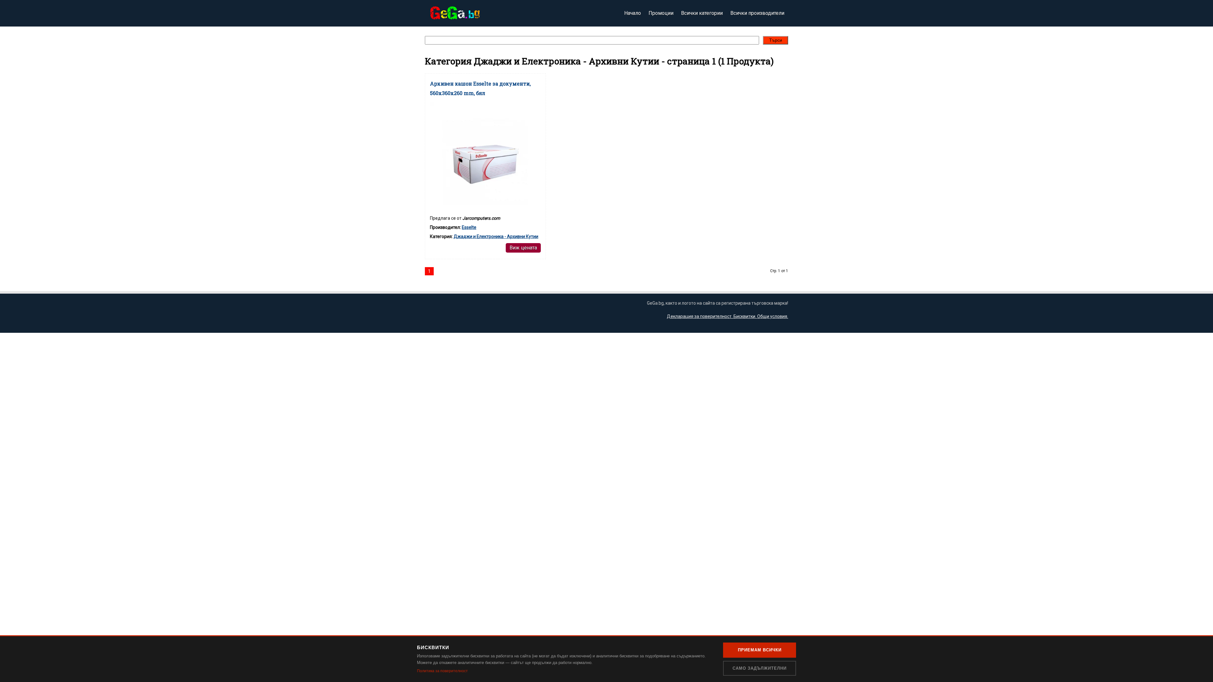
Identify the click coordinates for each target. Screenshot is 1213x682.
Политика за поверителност (442, 671)
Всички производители (757, 13)
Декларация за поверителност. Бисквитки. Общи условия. (727, 316)
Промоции (661, 13)
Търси (775, 40)
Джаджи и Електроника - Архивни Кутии (496, 236)
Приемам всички (760, 650)
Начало (632, 13)
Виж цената (523, 248)
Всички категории (702, 13)
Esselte (469, 227)
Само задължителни (760, 668)
